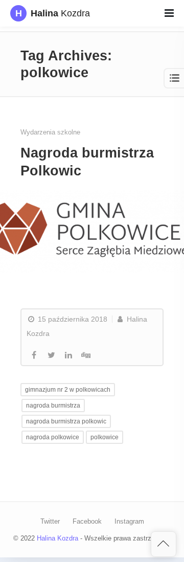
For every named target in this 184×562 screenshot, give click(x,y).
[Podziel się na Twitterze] (51, 355)
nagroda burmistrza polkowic (66, 421)
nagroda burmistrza (53, 405)
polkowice (104, 437)
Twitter (50, 521)
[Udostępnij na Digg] (86, 355)
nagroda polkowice (52, 437)
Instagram (129, 521)
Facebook (87, 521)
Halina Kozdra (57, 538)
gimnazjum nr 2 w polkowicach (67, 389)
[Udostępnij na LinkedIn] (68, 355)
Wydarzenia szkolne (50, 132)
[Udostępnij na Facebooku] (34, 355)
